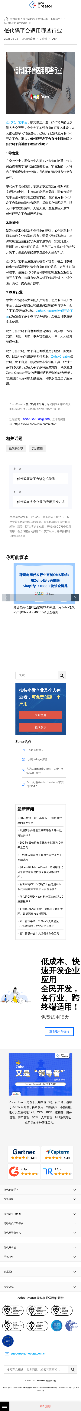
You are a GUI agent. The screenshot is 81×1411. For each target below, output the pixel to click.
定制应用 (37, 448)
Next (75, 597)
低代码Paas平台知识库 (35, 19)
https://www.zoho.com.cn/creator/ (35, 424)
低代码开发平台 (16, 122)
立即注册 (40, 715)
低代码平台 (56, 19)
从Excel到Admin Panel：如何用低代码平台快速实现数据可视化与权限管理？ (40, 872)
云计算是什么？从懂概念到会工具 (40, 933)
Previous (6, 597)
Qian (54, 38)
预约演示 (40, 727)
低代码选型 (16, 448)
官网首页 (15, 19)
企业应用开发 (20, 1107)
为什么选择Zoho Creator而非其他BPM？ (45, 784)
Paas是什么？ (36, 749)
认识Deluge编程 (37, 759)
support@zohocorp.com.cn (28, 1353)
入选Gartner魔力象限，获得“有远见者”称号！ (44, 770)
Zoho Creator (60, 356)
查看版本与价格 (59, 1031)
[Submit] (72, 1369)
